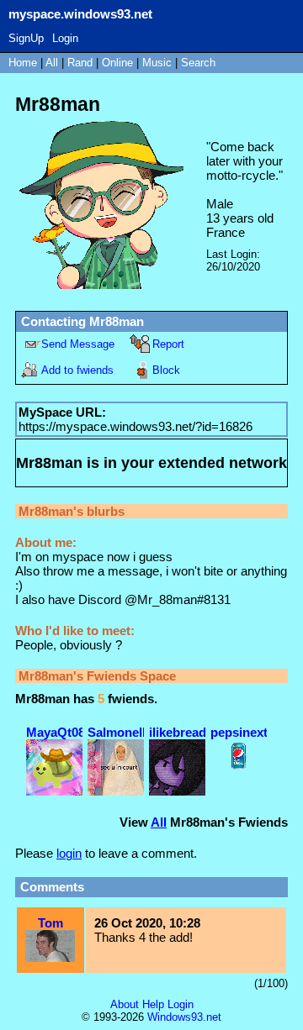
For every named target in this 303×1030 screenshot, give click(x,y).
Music (157, 62)
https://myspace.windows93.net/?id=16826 (135, 426)
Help (153, 1004)
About (124, 1004)
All (53, 62)
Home (22, 62)
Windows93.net (184, 1017)
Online (117, 62)
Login (65, 38)
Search (198, 62)
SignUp (26, 38)
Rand (80, 62)
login (69, 853)
